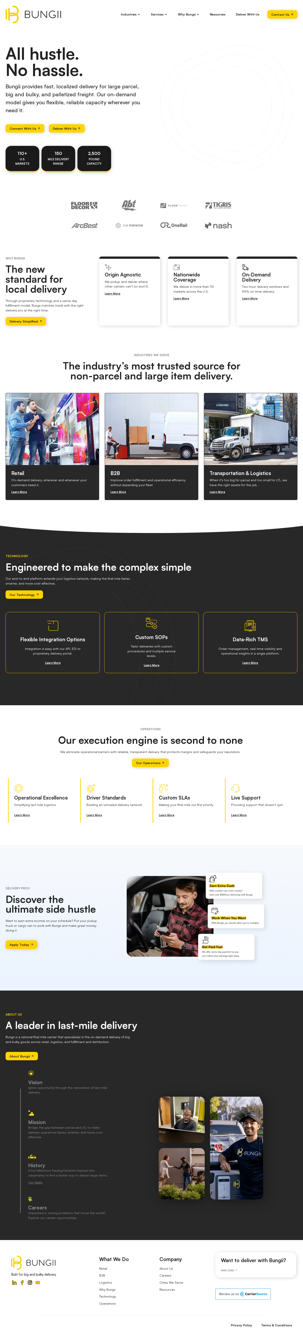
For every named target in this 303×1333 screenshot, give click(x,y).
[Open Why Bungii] (198, 14)
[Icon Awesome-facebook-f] (22, 1282)
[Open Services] (166, 14)
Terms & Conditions (276, 1325)
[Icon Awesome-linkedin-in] (14, 1282)
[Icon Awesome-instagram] (30, 1282)
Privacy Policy (241, 1325)
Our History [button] (35, 1182)
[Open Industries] (139, 14)
